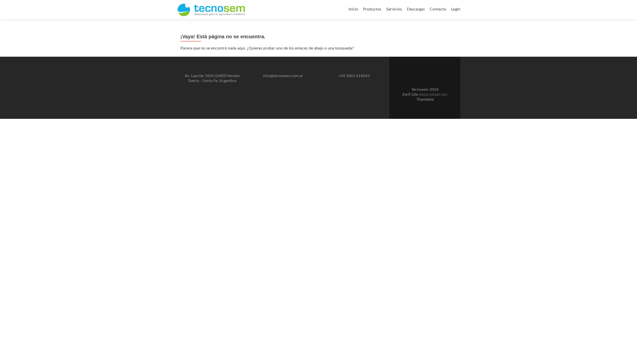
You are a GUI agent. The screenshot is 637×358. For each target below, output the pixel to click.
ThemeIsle (425, 99)
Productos (372, 9)
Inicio (353, 9)
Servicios (394, 9)
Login (455, 9)
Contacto (438, 9)
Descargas (416, 9)
